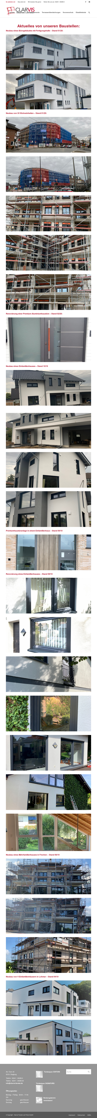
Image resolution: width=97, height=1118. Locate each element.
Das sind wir (21, 2)
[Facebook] (85, 2)
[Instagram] (89, 2)
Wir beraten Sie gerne (34, 2)
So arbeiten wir (10, 2)
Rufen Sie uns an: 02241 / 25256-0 (54, 2)
